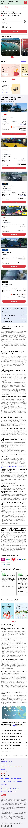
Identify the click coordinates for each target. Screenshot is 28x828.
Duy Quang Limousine (7, 116)
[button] (13, 27)
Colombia (9, 781)
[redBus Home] (6, 7)
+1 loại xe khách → (6, 156)
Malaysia (19, 778)
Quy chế (3, 769)
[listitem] (3, 66)
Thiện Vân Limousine (7, 252)
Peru (14, 781)
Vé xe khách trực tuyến (6, 788)
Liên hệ (10, 761)
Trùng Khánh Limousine (7, 186)
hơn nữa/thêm (23, 124)
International (4, 784)
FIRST (6, 74)
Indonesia (7, 778)
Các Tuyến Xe (16, 788)
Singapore (13, 778)
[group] (10, 89)
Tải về (25, 2)
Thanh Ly (4, 152)
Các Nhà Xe (3, 791)
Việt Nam (3, 781)
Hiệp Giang (4, 220)
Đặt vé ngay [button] (14, 133)
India (2, 778)
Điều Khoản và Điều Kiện (6, 766)
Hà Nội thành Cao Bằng (17, 725)
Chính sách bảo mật (17, 766)
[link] (10, 70)
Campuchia (19, 781)
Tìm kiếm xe (15, 31)
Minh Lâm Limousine (7, 284)
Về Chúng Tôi (4, 761)
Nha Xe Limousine (12, 791)
